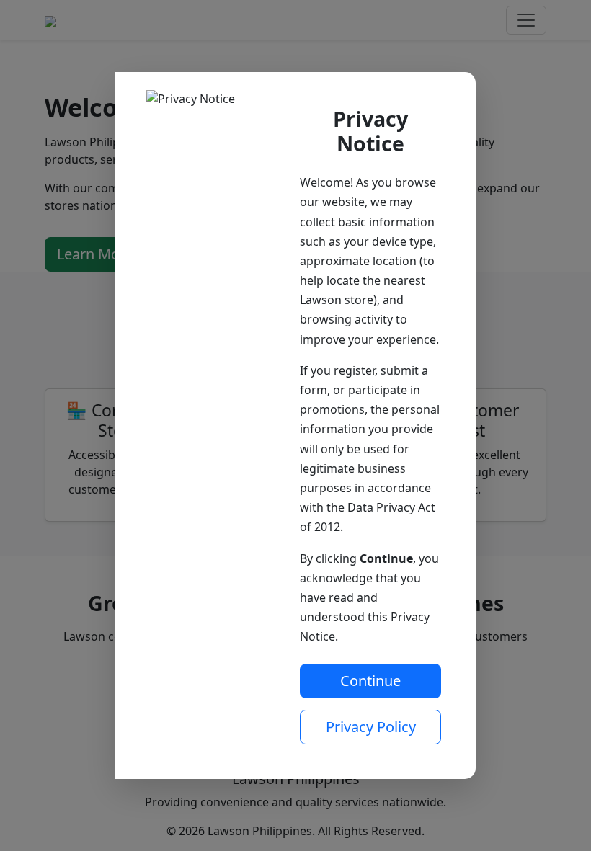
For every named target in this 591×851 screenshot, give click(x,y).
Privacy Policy (371, 726)
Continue (370, 680)
